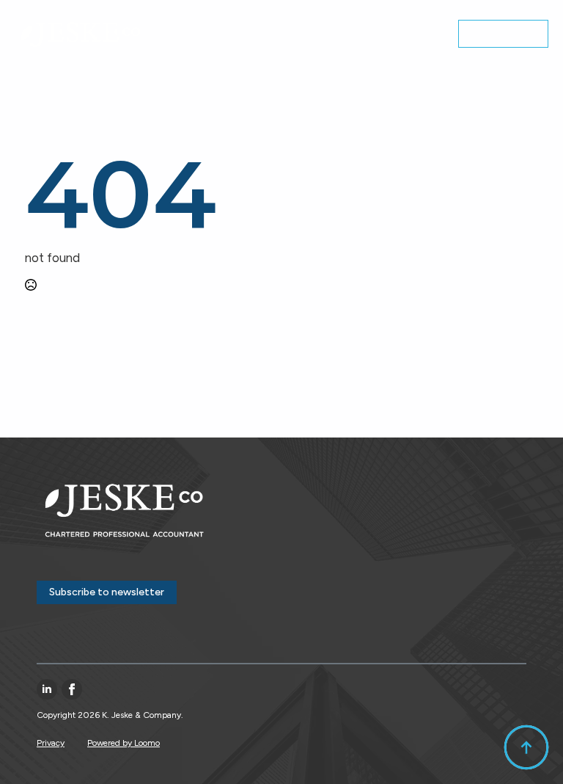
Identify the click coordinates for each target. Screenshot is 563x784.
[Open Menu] (432, 35)
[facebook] (72, 689)
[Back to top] (526, 747)
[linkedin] (47, 689)
